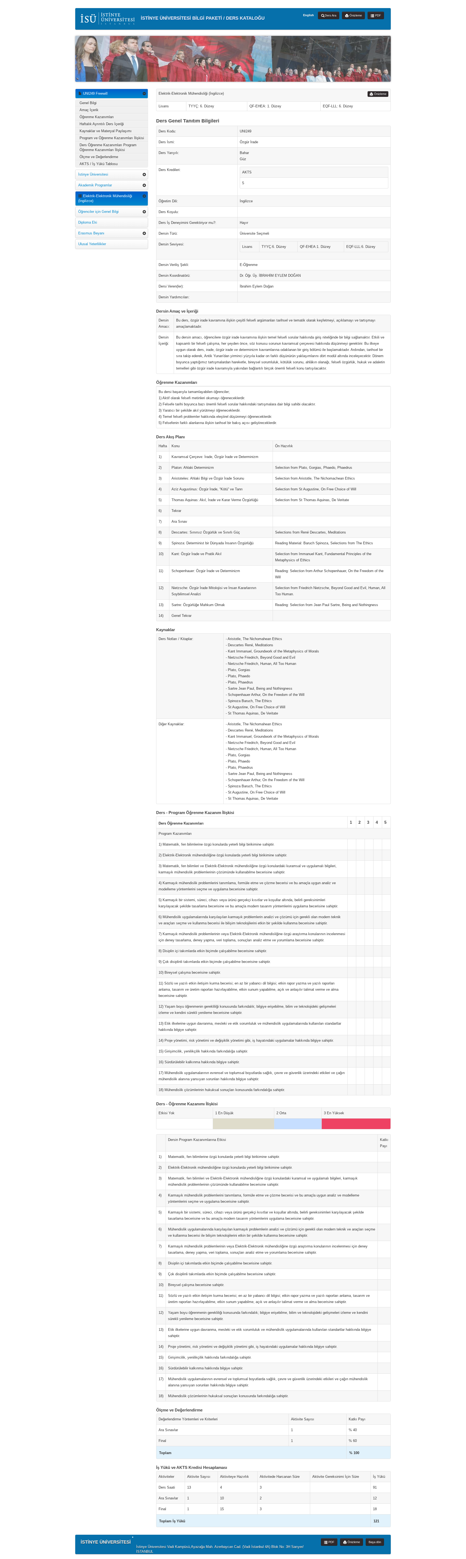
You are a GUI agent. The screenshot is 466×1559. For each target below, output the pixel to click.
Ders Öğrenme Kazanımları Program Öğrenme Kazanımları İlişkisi (108, 147)
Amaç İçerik (89, 110)
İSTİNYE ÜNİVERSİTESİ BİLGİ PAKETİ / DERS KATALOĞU (202, 17)
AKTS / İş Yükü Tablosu (99, 164)
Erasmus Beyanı (91, 233)
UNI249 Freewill (95, 93)
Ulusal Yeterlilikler (92, 244)
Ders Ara (330, 15)
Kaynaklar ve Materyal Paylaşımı (106, 131)
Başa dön (375, 1542)
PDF (377, 15)
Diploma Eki (87, 222)
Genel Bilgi (88, 103)
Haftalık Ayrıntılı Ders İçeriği (102, 124)
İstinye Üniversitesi (93, 174)
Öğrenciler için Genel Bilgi (98, 212)
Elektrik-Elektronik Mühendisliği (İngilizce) (105, 198)
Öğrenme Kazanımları (97, 117)
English (308, 15)
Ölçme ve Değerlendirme (99, 157)
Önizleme (355, 15)
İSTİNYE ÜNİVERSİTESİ (106, 1542)
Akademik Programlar (95, 185)
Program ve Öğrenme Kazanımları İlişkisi (112, 138)
